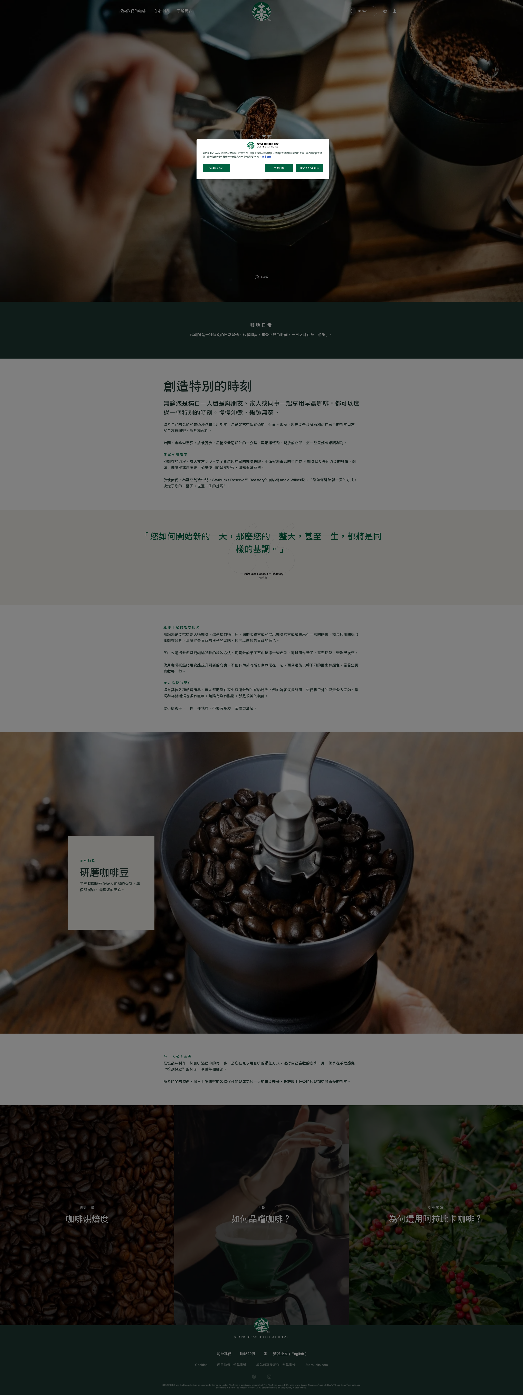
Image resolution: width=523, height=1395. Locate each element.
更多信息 (266, 157)
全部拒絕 (279, 168)
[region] (263, 159)
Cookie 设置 (216, 168)
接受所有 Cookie (309, 168)
